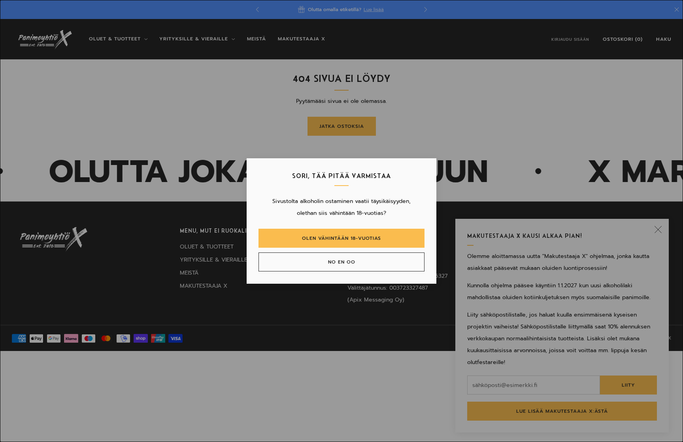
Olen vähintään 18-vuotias (341, 238)
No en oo (341, 262)
